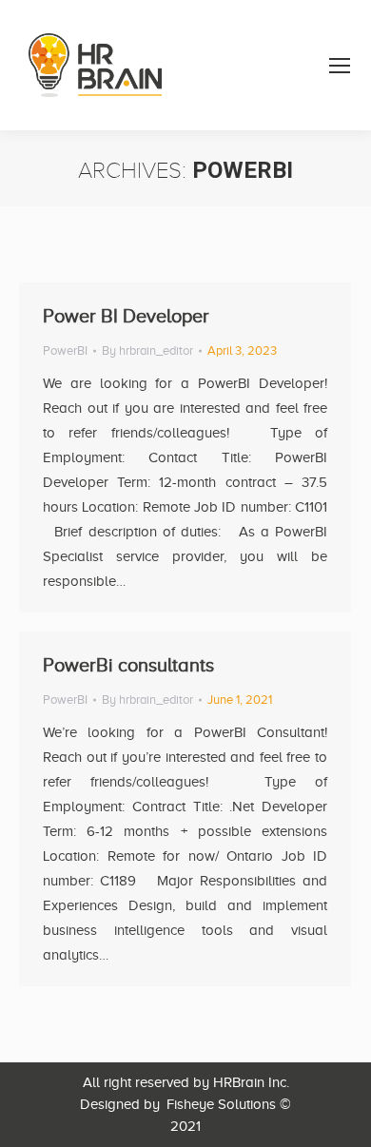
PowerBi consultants (128, 664)
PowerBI (65, 350)
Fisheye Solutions (221, 1104)
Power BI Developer (126, 315)
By (147, 350)
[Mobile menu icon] (339, 65)
